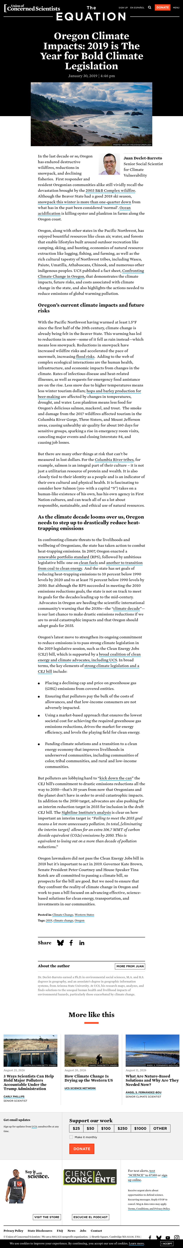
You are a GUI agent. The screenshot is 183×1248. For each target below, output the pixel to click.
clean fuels (88, 563)
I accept (167, 1243)
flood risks (85, 356)
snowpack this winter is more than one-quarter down (84, 202)
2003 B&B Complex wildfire (110, 190)
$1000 (140, 1128)
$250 (122, 1128)
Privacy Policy (13, 1230)
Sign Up (123, 7)
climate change (63, 920)
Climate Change (62, 914)
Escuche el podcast (90, 1217)
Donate (163, 7)
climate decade (126, 608)
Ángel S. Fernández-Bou (144, 1092)
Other (160, 1128)
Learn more (136, 1243)
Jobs (83, 1230)
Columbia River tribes (114, 460)
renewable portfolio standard (63, 557)
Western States (84, 914)
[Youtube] (167, 1238)
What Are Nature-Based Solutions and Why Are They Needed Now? (152, 1080)
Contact (96, 1230)
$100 (106, 1128)
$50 (90, 1128)
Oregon (80, 920)
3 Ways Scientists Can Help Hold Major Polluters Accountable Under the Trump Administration (29, 1082)
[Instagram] (176, 1238)
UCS (34, 1126)
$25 (76, 1128)
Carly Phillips (14, 1096)
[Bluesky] (159, 1238)
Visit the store (46, 1217)
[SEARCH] (149, 7)
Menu (176, 7)
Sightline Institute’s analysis (86, 812)
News (71, 1230)
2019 (49, 920)
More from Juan (130, 966)
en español (137, 7)
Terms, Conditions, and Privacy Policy (149, 1208)
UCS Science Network (80, 1088)
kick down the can (116, 778)
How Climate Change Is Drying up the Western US (89, 1078)
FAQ (60, 1230)
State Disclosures (40, 1230)
